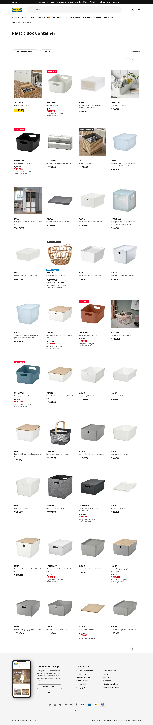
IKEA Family (108, 17)
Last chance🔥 (44, 17)
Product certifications (111, 687)
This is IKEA (107, 677)
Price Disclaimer (107, 720)
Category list (81, 687)
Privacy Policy (95, 720)
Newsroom (107, 681)
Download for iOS (49, 687)
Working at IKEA (82, 681)
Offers (32, 17)
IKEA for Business (73, 17)
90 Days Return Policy (84, 671)
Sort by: (23, 52)
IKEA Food (42, 2)
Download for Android (49, 693)
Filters (45, 52)
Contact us (107, 674)
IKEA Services (116, 2)
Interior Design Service (92, 17)
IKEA (13, 23)
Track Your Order (75, 2)
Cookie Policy (136, 720)
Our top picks (58, 17)
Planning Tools (61, 2)
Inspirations (50, 2)
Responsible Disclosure (122, 720)
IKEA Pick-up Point (83, 677)
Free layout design (104, 2)
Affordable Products (110, 684)
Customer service (109, 671)
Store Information (90, 2)
